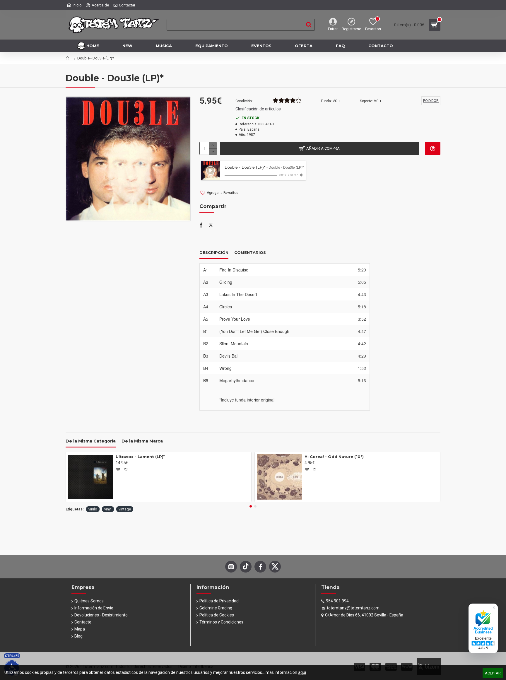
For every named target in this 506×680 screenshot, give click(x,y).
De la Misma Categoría (91, 441)
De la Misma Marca (142, 441)
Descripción (213, 252)
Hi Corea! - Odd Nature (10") (334, 456)
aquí (302, 672)
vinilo (92, 509)
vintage (125, 509)
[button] (250, 506)
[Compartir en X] (210, 225)
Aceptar (493, 673)
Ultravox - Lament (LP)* (140, 456)
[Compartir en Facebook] (201, 225)
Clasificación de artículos (258, 109)
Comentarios (250, 252)
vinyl (108, 509)
